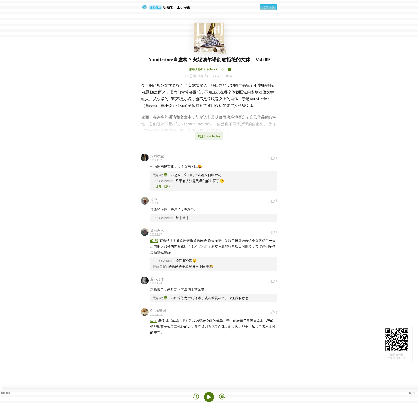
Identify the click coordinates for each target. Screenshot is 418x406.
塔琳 (153, 199)
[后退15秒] (196, 396)
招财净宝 (157, 156)
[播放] (209, 397)
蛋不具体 (157, 279)
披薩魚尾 (157, 230)
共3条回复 (160, 186)
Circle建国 (158, 310)
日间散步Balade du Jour (207, 69)
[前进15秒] (222, 396)
